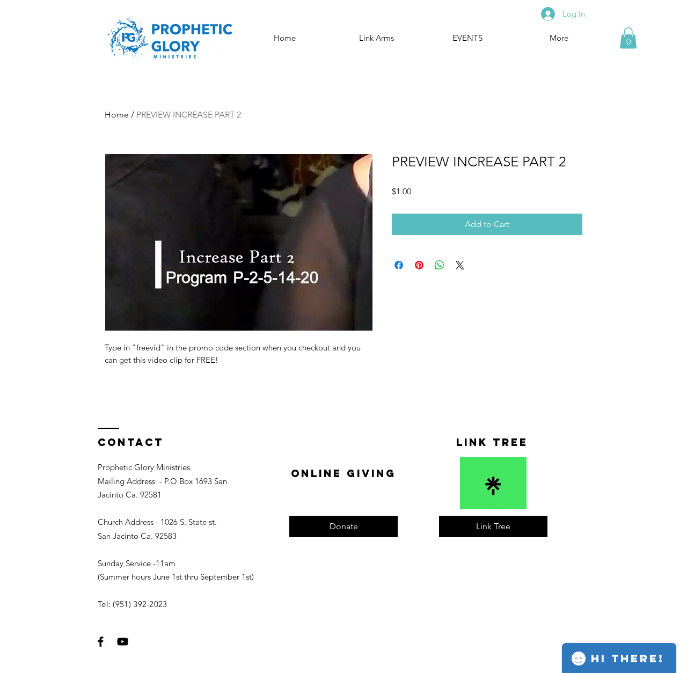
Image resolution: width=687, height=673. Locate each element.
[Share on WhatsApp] (439, 265)
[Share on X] (460, 265)
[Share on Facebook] (398, 265)
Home (117, 114)
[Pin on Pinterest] (419, 265)
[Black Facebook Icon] (100, 641)
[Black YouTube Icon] (122, 641)
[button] (628, 37)
